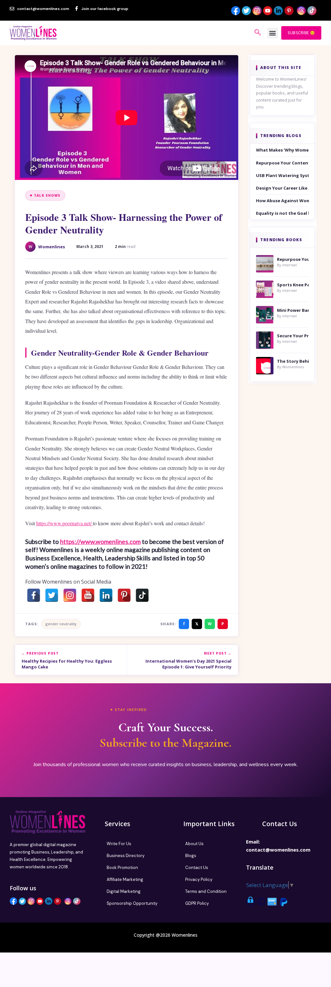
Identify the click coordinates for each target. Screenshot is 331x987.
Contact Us (196, 867)
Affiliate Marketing (125, 879)
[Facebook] (33, 595)
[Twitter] (52, 595)
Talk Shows (47, 195)
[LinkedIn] (106, 595)
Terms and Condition (206, 891)
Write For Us (119, 843)
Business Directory (125, 855)
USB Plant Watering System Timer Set (282, 175)
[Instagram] (70, 595)
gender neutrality (61, 623)
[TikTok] (142, 595)
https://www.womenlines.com (100, 541)
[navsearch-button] (257, 33)
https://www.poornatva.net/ (64, 523)
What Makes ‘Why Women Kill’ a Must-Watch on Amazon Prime (282, 150)
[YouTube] (88, 595)
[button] (272, 33)
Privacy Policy (198, 879)
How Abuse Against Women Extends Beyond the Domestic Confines (282, 200)
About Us (194, 843)
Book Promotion (122, 867)
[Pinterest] (124, 595)
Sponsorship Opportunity (132, 903)
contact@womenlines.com (278, 849)
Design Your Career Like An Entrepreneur (282, 188)
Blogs (190, 855)
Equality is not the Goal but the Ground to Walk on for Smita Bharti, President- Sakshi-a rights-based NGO (282, 213)
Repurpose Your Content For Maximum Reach (282, 163)
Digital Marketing (124, 891)
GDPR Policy (197, 903)
